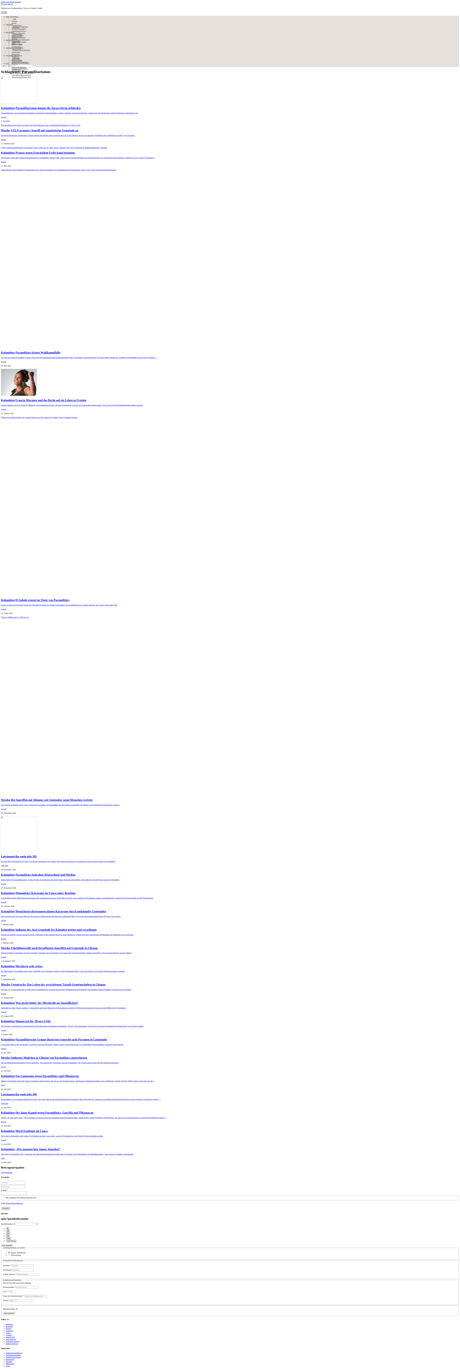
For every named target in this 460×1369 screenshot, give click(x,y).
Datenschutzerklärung (14, 1203)
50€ (8, 1236)
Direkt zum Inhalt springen (11, 2)
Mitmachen (10, 1364)
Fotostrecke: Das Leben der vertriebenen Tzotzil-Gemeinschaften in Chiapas (58, 984)
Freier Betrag (11, 1241)
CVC (5, 1292)
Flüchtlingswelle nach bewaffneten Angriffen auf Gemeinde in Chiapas (54, 948)
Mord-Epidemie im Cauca (31, 1131)
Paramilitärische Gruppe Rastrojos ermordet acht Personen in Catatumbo (61, 1039)
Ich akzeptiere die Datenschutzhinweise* (21, 1198)
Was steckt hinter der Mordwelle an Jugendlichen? (46, 1002)
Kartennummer (9, 1287)
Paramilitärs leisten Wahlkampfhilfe (37, 352)
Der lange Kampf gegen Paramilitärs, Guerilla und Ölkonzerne (54, 1112)
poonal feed (10, 1337)
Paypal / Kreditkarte (18, 1253)
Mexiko (5, 130)
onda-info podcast (12, 1342)
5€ (7, 1228)
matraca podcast (12, 1344)
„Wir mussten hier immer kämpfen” (37, 1149)
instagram (9, 1331)
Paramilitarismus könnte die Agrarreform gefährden (48, 108)
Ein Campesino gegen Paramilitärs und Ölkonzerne (47, 1076)
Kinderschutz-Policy (13, 1357)
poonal (3, 117)
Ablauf (6, 1300)
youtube (9, 1335)
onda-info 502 (28, 856)
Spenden (9, 1362)
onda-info (4, 866)
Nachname (7, 1270)
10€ (8, 1231)
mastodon (9, 1324)
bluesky (9, 1329)
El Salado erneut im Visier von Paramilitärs (42, 600)
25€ (8, 1233)
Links (8, 1366)
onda (3, 1085)
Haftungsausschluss (13, 1355)
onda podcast (11, 1339)
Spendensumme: (7, 1224)
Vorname (7, 1265)
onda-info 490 (28, 1094)
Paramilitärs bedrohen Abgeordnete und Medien (45, 874)
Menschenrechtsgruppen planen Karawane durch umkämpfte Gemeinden (60, 911)
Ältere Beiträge (6, 1173)
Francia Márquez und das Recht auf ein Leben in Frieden (50, 400)
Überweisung (16, 1255)
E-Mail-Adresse (9, 1274)
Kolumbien (8, 108)
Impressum (10, 1359)
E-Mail (4, 1190)
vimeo (8, 1333)
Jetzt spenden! (7, 1245)
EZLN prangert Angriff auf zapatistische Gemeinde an (44, 130)
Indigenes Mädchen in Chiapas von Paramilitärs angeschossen (49, 1057)
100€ (8, 1238)
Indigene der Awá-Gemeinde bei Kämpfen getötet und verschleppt (56, 929)
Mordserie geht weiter (29, 966)
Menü (4, 12)
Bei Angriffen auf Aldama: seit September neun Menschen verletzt (52, 799)
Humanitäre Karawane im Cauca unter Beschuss (45, 893)
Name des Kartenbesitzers (13, 1296)
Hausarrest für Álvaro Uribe (33, 1021)
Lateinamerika (10, 856)
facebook (9, 1326)
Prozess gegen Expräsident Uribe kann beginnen (45, 152)
